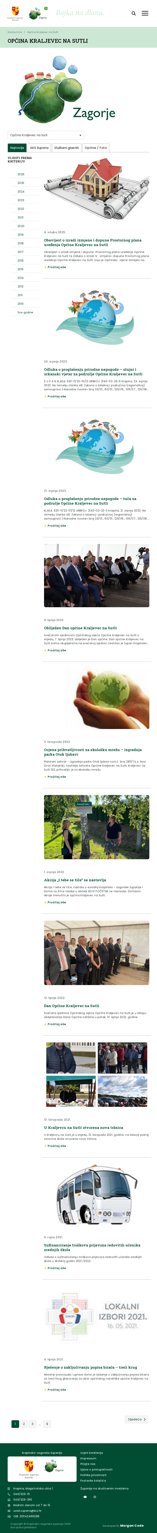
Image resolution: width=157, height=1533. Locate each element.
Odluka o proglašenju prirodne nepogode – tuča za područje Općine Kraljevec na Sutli (90, 501)
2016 (21, 261)
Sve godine (25, 312)
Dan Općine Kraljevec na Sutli (71, 1005)
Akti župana (39, 148)
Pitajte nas (87, 1464)
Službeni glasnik (66, 148)
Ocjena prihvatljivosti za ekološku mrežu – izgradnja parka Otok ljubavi (93, 752)
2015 (21, 269)
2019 (21, 235)
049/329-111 (21, 1494)
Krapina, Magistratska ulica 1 (33, 1488)
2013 (21, 286)
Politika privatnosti (93, 1475)
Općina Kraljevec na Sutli (42, 32)
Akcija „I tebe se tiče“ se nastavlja (75, 879)
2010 (21, 304)
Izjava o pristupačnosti (96, 1469)
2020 (21, 226)
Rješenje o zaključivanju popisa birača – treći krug (90, 1367)
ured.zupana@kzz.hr (27, 1511)
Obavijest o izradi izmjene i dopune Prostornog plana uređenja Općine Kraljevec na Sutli (92, 242)
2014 (21, 278)
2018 (21, 243)
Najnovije (17, 148)
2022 (21, 209)
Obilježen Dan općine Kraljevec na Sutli (80, 627)
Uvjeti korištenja (91, 1453)
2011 (20, 295)
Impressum (88, 1458)
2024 (21, 192)
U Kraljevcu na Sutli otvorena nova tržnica (83, 1127)
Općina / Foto (96, 148)
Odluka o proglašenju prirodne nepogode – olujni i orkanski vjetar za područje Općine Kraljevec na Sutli (93, 371)
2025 (21, 183)
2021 (21, 217)
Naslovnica (15, 32)
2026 (21, 174)
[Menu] (145, 13)
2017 (21, 252)
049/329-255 (22, 1500)
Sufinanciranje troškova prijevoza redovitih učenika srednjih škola (92, 1247)
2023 (21, 200)
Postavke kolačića (93, 1481)
